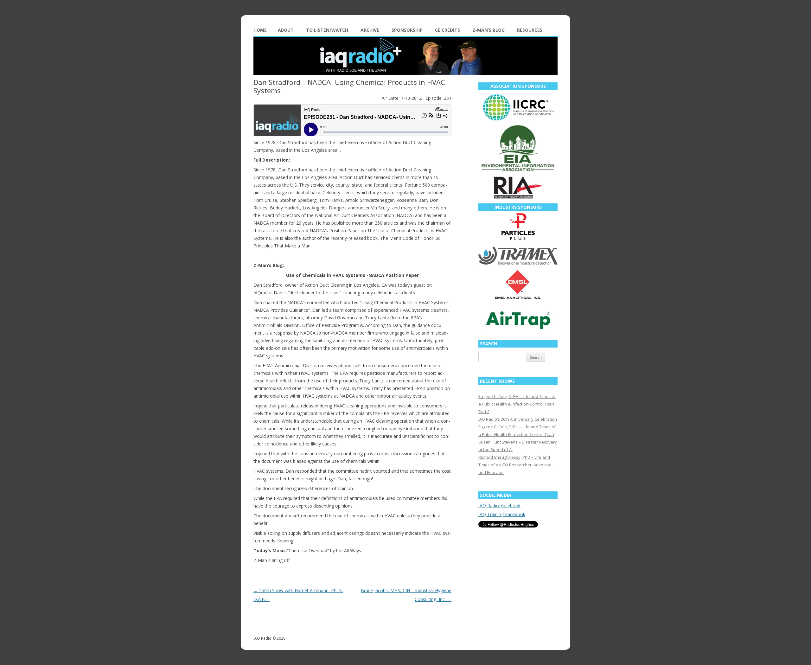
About (286, 30)
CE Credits (447, 30)
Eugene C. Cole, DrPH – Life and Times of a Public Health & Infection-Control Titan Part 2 (517, 403)
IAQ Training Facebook (501, 514)
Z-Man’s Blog (488, 30)
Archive (370, 30)
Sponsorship (407, 30)
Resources (529, 30)
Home (260, 30)
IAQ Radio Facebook (499, 505)
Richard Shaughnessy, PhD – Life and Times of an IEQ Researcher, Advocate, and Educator (515, 464)
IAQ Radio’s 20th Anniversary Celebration (517, 419)
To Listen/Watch (327, 30)
